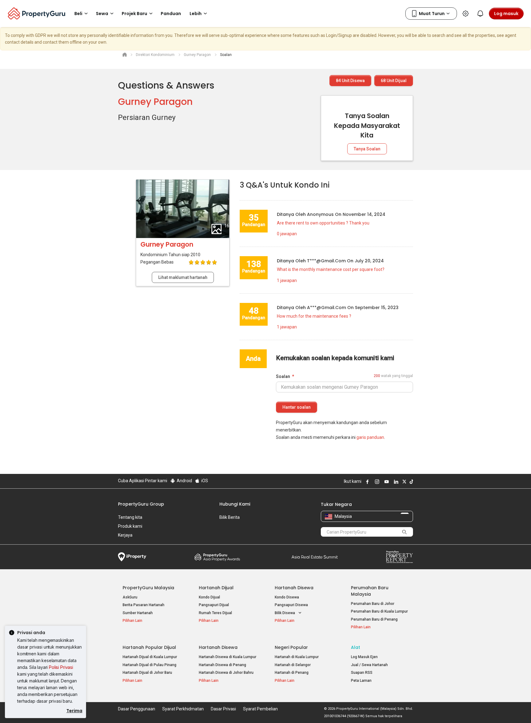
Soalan (283, 376)
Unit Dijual (394, 80)
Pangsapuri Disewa (291, 605)
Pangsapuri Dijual (214, 605)
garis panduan (370, 437)
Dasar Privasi (223, 708)
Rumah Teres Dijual (215, 613)
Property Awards (217, 557)
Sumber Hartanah (138, 613)
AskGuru (130, 597)
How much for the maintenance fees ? (314, 316)
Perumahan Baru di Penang (374, 619)
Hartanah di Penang (292, 672)
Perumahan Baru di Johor (372, 604)
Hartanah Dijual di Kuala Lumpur (150, 657)
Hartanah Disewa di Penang (222, 665)
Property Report (399, 557)
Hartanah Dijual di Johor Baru (147, 672)
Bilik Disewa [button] (285, 613)
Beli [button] (78, 13)
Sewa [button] (102, 13)
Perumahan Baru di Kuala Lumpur (379, 611)
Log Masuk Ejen (364, 657)
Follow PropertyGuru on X (403, 481)
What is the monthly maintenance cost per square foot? (330, 269)
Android (184, 480)
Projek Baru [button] (134, 13)
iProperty (132, 557)
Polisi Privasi (61, 667)
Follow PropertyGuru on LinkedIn (395, 481)
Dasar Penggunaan (136, 708)
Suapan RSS (361, 672)
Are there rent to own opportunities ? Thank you (323, 222)
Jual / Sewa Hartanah (369, 665)
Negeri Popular (291, 647)
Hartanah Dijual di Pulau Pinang (149, 665)
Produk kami (130, 526)
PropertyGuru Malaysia (148, 588)
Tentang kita (130, 517)
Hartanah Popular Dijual (149, 647)
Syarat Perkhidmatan (183, 708)
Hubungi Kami (234, 504)
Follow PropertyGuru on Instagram (376, 481)
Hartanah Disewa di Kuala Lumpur (227, 657)
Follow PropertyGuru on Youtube (385, 481)
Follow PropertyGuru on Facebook (366, 481)
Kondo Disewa (287, 597)
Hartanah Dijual (216, 588)
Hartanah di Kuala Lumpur (297, 657)
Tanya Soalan (367, 148)
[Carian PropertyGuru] (404, 531)
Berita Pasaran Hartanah (143, 605)
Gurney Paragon (155, 101)
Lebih (196, 13)
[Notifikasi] (480, 13)
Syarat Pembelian (260, 708)
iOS (204, 480)
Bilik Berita (229, 517)
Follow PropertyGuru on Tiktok (410, 481)
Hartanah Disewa (294, 588)
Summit (315, 557)
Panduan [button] (171, 13)
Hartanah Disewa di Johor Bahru (226, 672)
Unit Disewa (350, 80)
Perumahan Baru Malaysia (369, 591)
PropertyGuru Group (141, 504)
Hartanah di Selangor (293, 665)
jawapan (287, 233)
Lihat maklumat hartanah (182, 277)
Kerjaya (125, 535)
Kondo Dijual (209, 597)
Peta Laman (361, 680)
